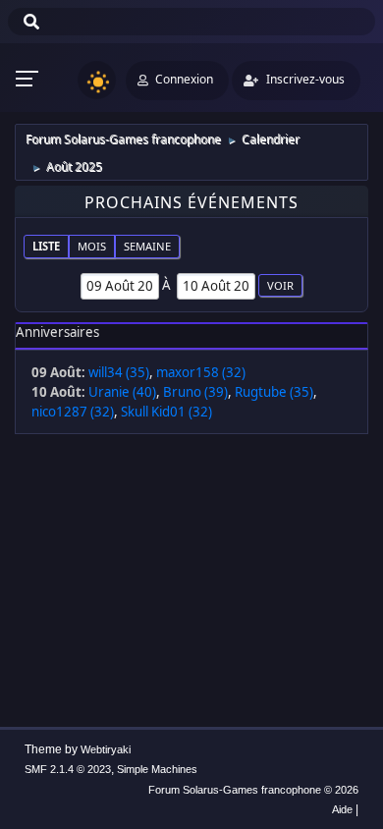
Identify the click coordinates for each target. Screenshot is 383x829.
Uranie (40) (122, 392)
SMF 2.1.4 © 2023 (68, 769)
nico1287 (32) (72, 411)
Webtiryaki (106, 749)
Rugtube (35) (274, 392)
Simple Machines (157, 769)
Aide (342, 809)
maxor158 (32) (201, 372)
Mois (92, 246)
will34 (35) (118, 372)
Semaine (147, 246)
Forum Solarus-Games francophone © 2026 (253, 790)
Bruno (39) (195, 392)
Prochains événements (191, 202)
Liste (46, 246)
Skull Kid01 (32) (166, 411)
